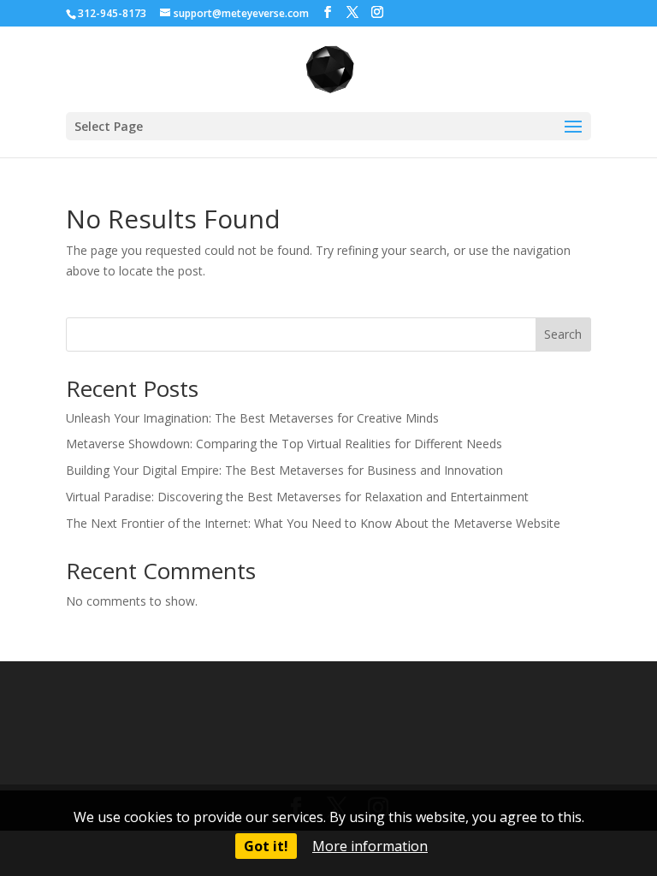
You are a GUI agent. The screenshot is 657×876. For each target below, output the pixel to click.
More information (370, 846)
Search (563, 334)
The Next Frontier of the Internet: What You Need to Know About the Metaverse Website (313, 523)
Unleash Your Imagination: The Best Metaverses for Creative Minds (252, 418)
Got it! (266, 846)
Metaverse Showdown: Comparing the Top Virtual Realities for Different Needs (284, 443)
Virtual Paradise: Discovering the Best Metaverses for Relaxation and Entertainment (297, 496)
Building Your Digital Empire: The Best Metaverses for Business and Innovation (284, 470)
